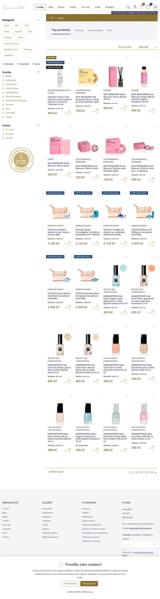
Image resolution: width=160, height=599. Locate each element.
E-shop (5, 508)
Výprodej (24, 64)
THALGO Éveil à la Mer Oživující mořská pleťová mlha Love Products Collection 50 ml (59, 101)
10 (152, 472)
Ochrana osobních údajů (93, 529)
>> (156, 472)
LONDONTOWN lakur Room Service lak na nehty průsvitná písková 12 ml (59, 437)
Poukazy (28, 49)
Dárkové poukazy (50, 537)
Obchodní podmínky (91, 525)
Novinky (79, 30)
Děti (30, 31)
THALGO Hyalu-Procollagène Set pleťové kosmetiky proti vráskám (88, 232)
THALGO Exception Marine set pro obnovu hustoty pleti (59, 232)
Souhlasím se (137, 553)
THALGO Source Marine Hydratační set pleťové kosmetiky (59, 295)
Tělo (27, 25)
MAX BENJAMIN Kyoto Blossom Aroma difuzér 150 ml (115, 96)
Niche (20, 37)
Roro (8, 108)
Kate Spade (11, 80)
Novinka (9, 64)
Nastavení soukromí (91, 541)
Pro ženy (10, 134)
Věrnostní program (91, 537)
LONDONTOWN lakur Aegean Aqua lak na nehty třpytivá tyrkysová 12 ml (87, 437)
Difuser (107, 90)
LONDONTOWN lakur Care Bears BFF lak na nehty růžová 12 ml (142, 436)
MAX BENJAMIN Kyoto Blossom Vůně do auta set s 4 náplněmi (142, 168)
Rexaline (10, 104)
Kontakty (109, 7)
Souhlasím (89, 583)
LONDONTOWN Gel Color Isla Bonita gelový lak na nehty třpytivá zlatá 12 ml (59, 369)
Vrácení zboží (88, 520)
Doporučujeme (95, 30)
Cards (51, 159)
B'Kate (9, 76)
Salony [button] (61, 7)
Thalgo (9, 117)
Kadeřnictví (47, 512)
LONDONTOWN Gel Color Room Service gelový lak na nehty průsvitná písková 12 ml (87, 369)
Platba (85, 512)
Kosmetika (47, 508)
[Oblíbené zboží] (148, 6)
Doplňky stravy (11, 49)
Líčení (6, 25)
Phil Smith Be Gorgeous (16, 100)
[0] (141, 6)
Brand (61, 18)
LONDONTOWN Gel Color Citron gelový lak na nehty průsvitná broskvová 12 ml (142, 300)
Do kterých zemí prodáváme (95, 533)
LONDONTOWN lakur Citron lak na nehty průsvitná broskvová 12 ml (115, 369)
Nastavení (71, 583)
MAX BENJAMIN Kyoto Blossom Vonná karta (59, 164)
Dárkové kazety (56, 225)
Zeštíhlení (8, 55)
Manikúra (46, 517)
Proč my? (85, 7)
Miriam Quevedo (13, 96)
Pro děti (9, 138)
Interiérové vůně (11, 43)
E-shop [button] (40, 7)
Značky (73, 7)
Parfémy (8, 37)
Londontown (11, 84)
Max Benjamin (12, 92)
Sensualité (10, 113)
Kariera (5, 537)
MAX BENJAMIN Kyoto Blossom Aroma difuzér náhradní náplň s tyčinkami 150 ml (143, 98)
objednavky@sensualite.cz (140, 528)
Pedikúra (46, 520)
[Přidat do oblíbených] (71, 58)
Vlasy (6, 31)
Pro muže (10, 129)
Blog (51, 7)
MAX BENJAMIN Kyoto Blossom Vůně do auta (87, 167)
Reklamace (87, 517)
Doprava (86, 508)
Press (97, 7)
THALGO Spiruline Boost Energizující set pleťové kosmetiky (87, 295)
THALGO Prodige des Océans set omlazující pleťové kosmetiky (114, 232)
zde (91, 592)
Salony (5, 517)
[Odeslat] (154, 544)
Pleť (17, 25)
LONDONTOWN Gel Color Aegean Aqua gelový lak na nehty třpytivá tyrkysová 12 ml (115, 300)
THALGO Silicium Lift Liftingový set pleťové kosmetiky (141, 232)
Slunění (18, 31)
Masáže (45, 529)
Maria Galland (12, 88)
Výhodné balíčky (50, 533)
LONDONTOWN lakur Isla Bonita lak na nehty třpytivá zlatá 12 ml (143, 367)
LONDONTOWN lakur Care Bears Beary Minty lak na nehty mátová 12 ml (115, 437)
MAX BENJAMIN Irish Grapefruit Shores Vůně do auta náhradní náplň (87, 99)
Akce (37, 64)
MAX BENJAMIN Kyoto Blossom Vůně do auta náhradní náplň (114, 168)
